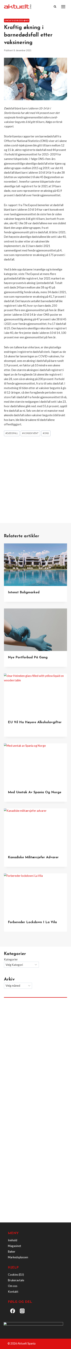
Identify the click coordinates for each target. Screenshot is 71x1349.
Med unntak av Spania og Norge (34, 792)
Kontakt (13, 1291)
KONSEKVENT (30, 433)
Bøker (11, 1251)
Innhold (12, 1240)
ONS (46, 433)
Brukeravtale (16, 1280)
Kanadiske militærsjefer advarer (33, 857)
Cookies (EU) (16, 1274)
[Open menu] (63, 6)
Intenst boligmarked (23, 592)
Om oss (12, 1286)
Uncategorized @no (17, 20)
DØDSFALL (11, 433)
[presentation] (35, 564)
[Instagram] (22, 1311)
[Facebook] (13, 1311)
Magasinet (14, 1246)
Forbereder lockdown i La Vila (32, 922)
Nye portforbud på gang (28, 657)
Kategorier (11, 959)
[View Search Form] (55, 6)
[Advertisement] (35, 476)
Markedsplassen (18, 1257)
